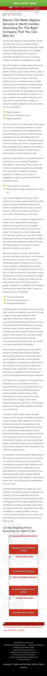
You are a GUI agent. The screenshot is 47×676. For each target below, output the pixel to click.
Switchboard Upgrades (36, 645)
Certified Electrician (23, 659)
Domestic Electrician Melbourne (24, 650)
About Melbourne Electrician (23, 642)
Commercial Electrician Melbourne (23, 655)
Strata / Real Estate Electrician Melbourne (24, 657)
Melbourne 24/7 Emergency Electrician (24, 652)
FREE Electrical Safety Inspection (15, 645)
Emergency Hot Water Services (23, 647)
